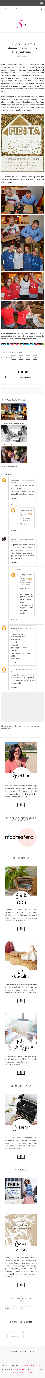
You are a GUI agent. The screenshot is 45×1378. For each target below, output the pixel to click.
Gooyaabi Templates (22, 1373)
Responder (14, 498)
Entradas (11, 1332)
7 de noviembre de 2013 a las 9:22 (25, 518)
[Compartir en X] (21, 357)
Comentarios (13, 1336)
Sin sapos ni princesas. (32, 1366)
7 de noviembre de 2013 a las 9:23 (25, 583)
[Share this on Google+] (28, 357)
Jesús (13, 480)
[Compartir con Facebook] (14, 357)
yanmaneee (15, 628)
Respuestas (17, 505)
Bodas (8, 352)
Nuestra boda (17, 352)
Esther (13, 539)
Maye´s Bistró (22, 104)
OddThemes (20, 1369)
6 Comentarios (22, 56)
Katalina (14, 669)
